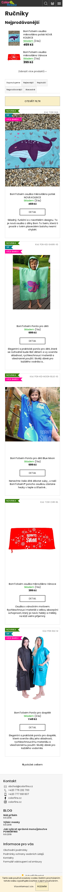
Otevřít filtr (32, 101)
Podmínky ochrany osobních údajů (23, 854)
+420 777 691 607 (18, 794)
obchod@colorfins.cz (20, 786)
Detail (32, 212)
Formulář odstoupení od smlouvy (22, 861)
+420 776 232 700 (18, 790)
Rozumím (42, 886)
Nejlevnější (28, 82)
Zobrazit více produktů (31, 71)
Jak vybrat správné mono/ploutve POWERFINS (25, 830)
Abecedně (30, 89)
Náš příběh (10, 815)
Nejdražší (41, 82)
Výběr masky (11, 822)
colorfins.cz (15, 798)
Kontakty (8, 857)
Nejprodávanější (14, 89)
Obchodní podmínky (15, 850)
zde (31, 886)
